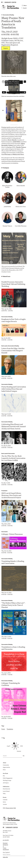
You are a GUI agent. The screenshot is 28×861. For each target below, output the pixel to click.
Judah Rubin (7, 206)
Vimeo (4, 848)
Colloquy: (12, 534)
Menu (25, 5)
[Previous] (4, 111)
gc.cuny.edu (6, 840)
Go (23, 755)
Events (4, 797)
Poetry (3, 729)
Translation (10, 729)
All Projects (6, 782)
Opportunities (6, 767)
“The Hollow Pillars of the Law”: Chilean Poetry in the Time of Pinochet (13, 605)
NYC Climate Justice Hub (9, 808)
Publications (6, 786)
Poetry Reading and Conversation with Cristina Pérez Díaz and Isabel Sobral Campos (13, 389)
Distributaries (6, 789)
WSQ (4, 793)
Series (4, 802)
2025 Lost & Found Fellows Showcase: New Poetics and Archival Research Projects (11, 495)
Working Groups (7, 780)
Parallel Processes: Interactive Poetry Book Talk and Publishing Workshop (13, 284)
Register (5, 48)
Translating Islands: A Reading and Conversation (12, 562)
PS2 (4, 776)
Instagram (5, 844)
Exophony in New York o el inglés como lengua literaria (13, 320)
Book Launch (4, 346)
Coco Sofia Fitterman (20, 226)
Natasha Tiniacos (7, 226)
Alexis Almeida (20, 185)
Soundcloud (6, 849)
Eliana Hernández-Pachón (7, 186)
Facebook (5, 843)
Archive (5, 804)
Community (6, 765)
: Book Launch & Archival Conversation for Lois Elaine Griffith (13, 458)
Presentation (4, 490)
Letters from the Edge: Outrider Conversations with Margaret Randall (13, 350)
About (4, 762)
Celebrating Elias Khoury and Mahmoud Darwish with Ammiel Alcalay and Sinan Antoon (13, 426)
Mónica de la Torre (21, 206)
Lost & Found (6, 791)
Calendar (5, 799)
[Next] (24, 110)
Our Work (5, 773)
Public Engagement (7, 778)
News (4, 769)
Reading (12, 15)
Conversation (6, 15)
